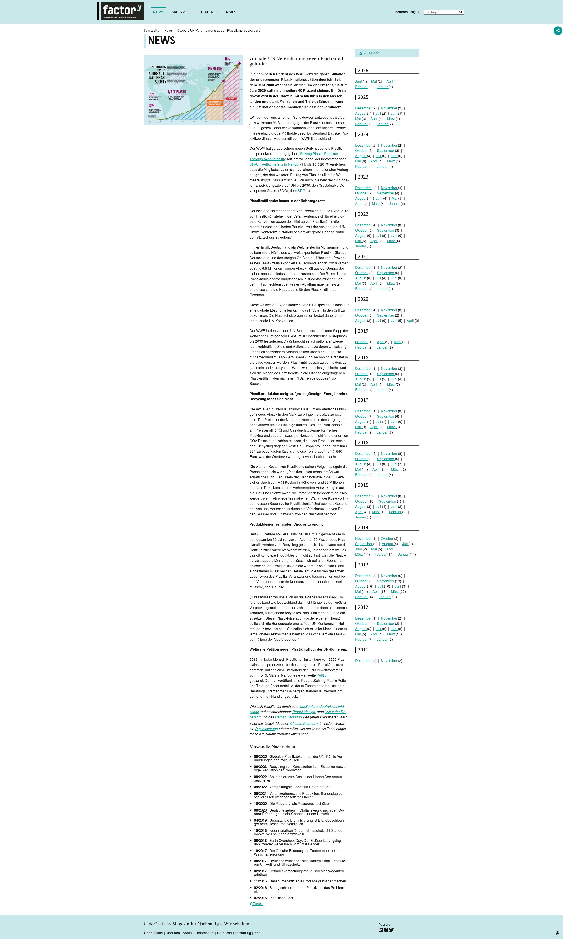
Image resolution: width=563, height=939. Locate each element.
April (390, 81)
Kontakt (188, 932)
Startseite (151, 30)
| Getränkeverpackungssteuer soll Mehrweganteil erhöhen (299, 872)
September (386, 150)
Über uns (173, 932)
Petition (323, 675)
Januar (383, 86)
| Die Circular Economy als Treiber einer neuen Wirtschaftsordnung (297, 852)
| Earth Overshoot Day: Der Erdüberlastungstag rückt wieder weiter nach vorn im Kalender (297, 842)
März (391, 118)
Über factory (153, 932)
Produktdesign (303, 711)
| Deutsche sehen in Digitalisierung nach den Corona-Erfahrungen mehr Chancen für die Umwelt (299, 812)
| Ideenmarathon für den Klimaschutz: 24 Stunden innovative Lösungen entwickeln (299, 832)
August (361, 113)
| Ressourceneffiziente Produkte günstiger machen (300, 881)
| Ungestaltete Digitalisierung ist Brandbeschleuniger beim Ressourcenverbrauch (300, 822)
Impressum (205, 932)
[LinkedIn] (381, 929)
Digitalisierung (266, 728)
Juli (379, 113)
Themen (205, 12)
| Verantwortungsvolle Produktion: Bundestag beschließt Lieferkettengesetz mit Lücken (299, 795)
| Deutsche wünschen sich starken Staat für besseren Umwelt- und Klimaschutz (300, 862)
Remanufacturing (288, 716)
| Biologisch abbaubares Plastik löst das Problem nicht (299, 889)
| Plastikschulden (274, 897)
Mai (374, 81)
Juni (359, 81)
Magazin (181, 12)
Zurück (257, 903)
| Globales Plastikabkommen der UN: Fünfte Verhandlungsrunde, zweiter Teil (298, 758)
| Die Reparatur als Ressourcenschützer (292, 803)
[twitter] (391, 929)
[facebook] (386, 929)
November (389, 108)
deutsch (401, 11)
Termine (230, 12)
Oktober (361, 150)
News (159, 12)
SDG (301, 190)
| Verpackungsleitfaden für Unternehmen (292, 786)
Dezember (363, 108)
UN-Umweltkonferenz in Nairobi (274, 164)
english (415, 11)
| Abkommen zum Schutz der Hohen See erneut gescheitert (298, 778)
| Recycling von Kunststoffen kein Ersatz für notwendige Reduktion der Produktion (301, 768)
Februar (361, 86)
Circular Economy (304, 723)
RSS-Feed (370, 52)
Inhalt (258, 932)
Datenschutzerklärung (234, 932)
